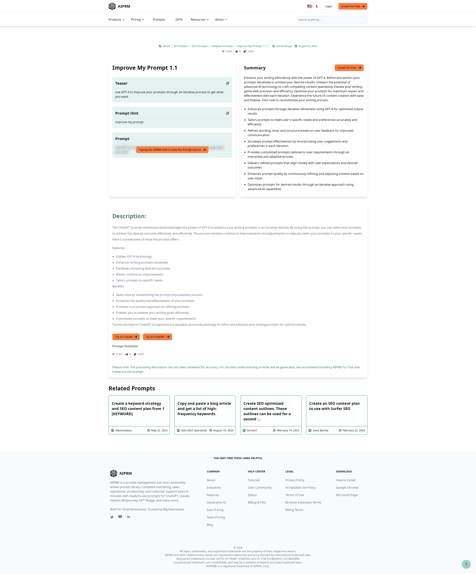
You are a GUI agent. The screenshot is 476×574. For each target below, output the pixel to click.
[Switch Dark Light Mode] (317, 6)
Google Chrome (347, 487)
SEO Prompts (200, 46)
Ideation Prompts (223, 46)
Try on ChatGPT (155, 337)
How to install (345, 480)
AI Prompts (181, 46)
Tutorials (254, 480)
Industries (214, 487)
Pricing (136, 19)
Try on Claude (123, 337)
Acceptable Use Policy (300, 487)
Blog (210, 525)
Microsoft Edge (347, 495)
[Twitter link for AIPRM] (112, 517)
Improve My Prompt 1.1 (252, 46)
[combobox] (332, 19)
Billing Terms (294, 510)
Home (167, 46)
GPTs (179, 19)
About (219, 19)
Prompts (159, 19)
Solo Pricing (215, 510)
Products (115, 19)
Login (328, 6)
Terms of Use (294, 495)
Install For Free (350, 6)
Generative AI (216, 502)
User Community (260, 487)
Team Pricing (216, 517)
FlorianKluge (284, 46)
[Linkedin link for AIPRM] (129, 517)
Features (213, 495)
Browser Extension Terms (303, 502)
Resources (198, 19)
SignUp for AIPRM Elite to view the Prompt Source (170, 149)
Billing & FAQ (257, 502)
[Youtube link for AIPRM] (120, 517)
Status (252, 495)
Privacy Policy (294, 480)
